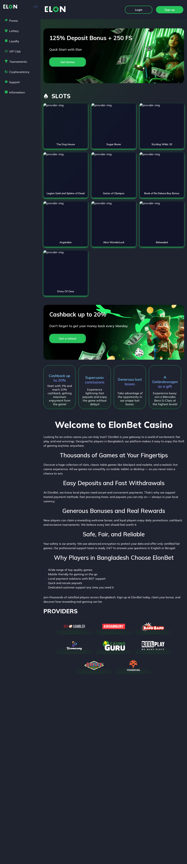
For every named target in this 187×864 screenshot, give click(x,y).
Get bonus (67, 62)
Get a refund (67, 338)
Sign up (170, 10)
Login (138, 10)
